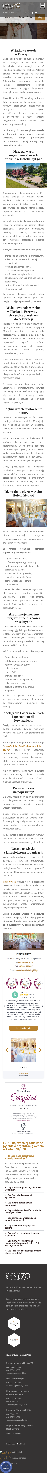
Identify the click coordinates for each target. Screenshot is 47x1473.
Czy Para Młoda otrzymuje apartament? (19, 1196)
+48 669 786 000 (13, 1417)
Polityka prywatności (16, 1457)
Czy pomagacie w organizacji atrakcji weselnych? (20, 1219)
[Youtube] (36, 13)
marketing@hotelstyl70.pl (17, 1385)
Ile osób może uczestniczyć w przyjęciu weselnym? (19, 1157)
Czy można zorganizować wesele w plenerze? (22, 1234)
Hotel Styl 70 (23, 1073)
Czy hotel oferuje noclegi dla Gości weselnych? (23, 1188)
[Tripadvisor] (29, 13)
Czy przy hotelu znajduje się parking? (20, 1226)
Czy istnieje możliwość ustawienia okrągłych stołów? (23, 1211)
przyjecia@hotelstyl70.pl (16, 1404)
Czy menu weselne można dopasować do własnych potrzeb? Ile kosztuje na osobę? (22, 1243)
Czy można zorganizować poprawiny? (18, 1203)
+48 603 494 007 (13, 1370)
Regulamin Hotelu (14, 1452)
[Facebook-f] (32, 13)
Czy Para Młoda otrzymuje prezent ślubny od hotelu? (23, 1251)
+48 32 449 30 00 (9, 12)
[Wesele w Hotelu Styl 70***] (6, 1455)
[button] (42, 5)
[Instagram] (25, 13)
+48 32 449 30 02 (13, 1382)
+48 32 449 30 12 (13, 1414)
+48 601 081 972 (13, 1401)
